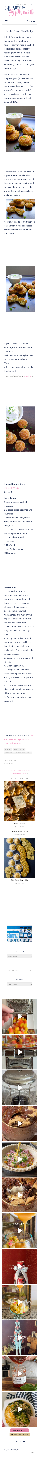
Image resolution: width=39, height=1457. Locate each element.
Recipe (29, 753)
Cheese (22, 749)
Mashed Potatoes (20, 753)
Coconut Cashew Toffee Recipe (20, 770)
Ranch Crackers (19, 824)
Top (33, 1453)
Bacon (16, 749)
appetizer (8, 749)
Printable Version (12, 488)
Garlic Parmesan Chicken (19, 831)
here (31, 376)
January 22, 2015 (10, 761)
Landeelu (26, 376)
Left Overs (8, 753)
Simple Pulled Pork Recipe (19, 773)
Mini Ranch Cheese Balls (19, 880)
